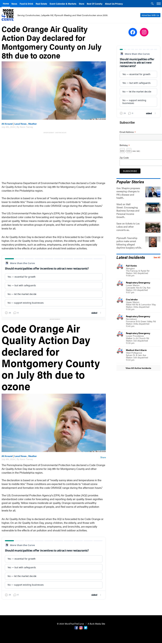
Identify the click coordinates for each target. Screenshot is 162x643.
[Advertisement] (54, 156)
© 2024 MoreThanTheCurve (70, 623)
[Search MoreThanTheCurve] (152, 4)
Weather (32, 123)
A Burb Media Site (96, 623)
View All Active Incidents (138, 368)
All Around (7, 123)
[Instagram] (81, 627)
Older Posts (54, 604)
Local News (20, 123)
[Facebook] (76, 627)
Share (103, 457)
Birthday (125, 145)
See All (157, 257)
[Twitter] (85, 627)
